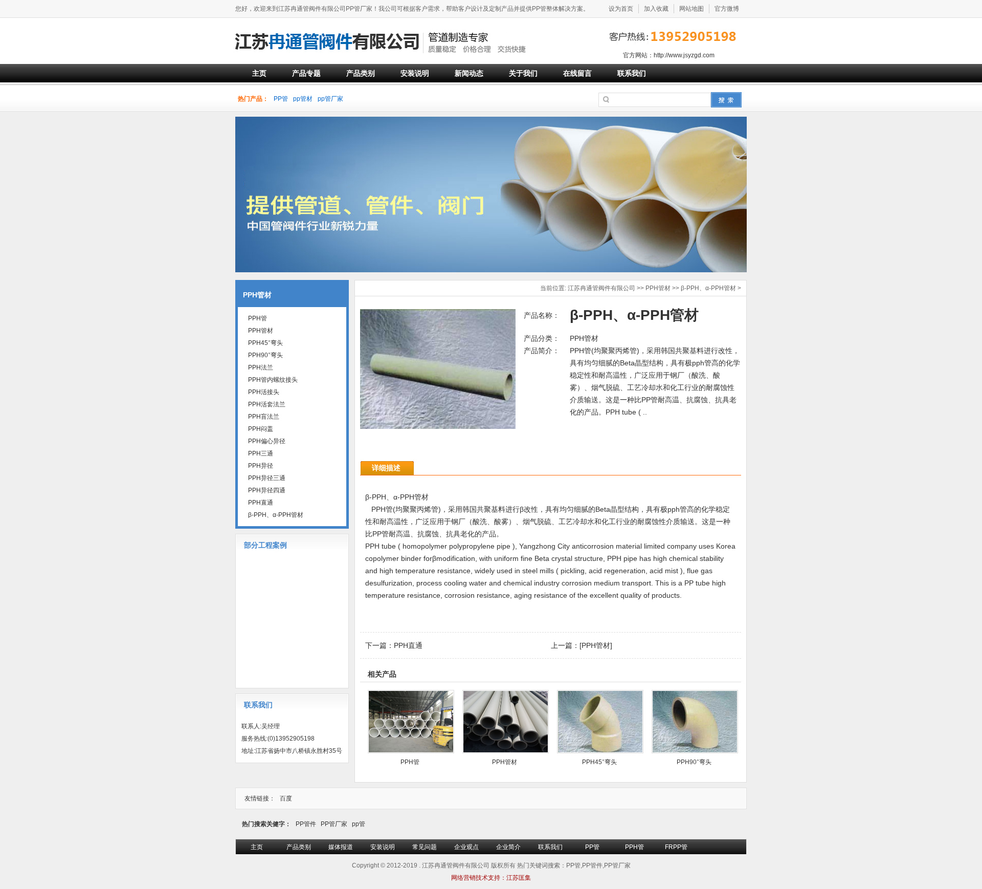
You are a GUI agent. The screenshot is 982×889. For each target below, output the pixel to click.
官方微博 (727, 8)
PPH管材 (658, 288)
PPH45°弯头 (599, 762)
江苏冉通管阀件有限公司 (601, 288)
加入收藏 (656, 8)
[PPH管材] (595, 645)
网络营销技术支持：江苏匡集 (491, 877)
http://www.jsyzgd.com (684, 55)
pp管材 (303, 98)
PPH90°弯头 (694, 762)
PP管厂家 (334, 824)
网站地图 (691, 8)
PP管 (281, 98)
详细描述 (386, 468)
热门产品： (253, 98)
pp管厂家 (330, 98)
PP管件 (306, 824)
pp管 (358, 824)
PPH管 (409, 762)
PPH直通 (408, 645)
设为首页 (621, 8)
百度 (286, 798)
